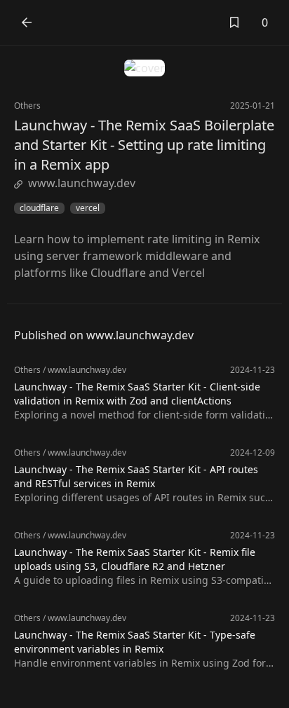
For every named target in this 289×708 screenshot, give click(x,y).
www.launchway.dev (81, 183)
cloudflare (39, 208)
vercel (88, 208)
